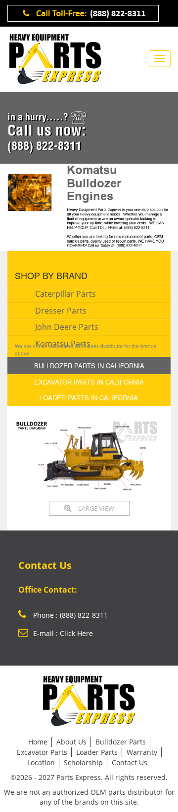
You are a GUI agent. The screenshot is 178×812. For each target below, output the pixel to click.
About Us (71, 741)
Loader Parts (97, 752)
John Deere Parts (66, 326)
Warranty (142, 752)
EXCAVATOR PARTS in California (89, 382)
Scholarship (83, 762)
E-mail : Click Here (63, 633)
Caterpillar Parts (65, 293)
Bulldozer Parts (120, 741)
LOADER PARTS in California (89, 397)
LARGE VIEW (95, 508)
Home (37, 741)
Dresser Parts (61, 310)
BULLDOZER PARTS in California (89, 365)
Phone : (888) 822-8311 (69, 615)
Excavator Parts (42, 752)
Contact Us (129, 762)
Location (41, 762)
